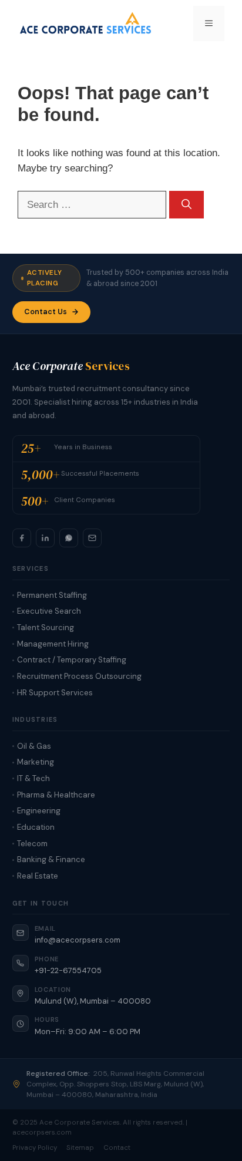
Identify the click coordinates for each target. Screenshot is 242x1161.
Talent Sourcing (45, 627)
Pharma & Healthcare (56, 795)
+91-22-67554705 (68, 970)
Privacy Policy (34, 1147)
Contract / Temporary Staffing (71, 660)
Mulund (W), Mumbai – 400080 (93, 1001)
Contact (116, 1147)
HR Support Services (55, 693)
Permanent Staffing (52, 595)
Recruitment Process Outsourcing (79, 676)
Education (36, 827)
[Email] (92, 538)
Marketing (35, 762)
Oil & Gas (34, 746)
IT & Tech (33, 778)
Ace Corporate (71, 365)
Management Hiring (53, 644)
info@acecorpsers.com (77, 940)
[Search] (186, 205)
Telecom (32, 844)
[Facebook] (21, 538)
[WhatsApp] (68, 538)
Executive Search (49, 611)
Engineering (38, 811)
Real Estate (37, 876)
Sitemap (80, 1147)
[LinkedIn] (45, 538)
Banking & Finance (51, 859)
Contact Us (45, 312)
